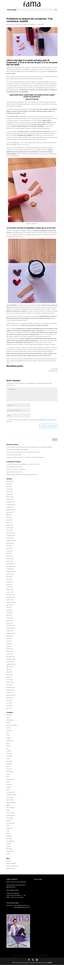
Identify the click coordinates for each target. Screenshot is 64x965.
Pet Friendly (9, 818)
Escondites (9, 761)
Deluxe (8, 746)
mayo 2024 (9, 551)
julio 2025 (9, 515)
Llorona (20, 467)
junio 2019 (9, 703)
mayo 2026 (9, 489)
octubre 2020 (10, 661)
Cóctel (8, 735)
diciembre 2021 (10, 625)
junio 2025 (9, 517)
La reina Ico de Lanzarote (18, 469)
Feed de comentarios (12, 866)
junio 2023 (9, 579)
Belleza (8, 722)
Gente (8, 782)
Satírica (8, 833)
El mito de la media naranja (13, 455)
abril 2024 (9, 553)
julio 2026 (9, 484)
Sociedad (8, 838)
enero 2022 (9, 623)
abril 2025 (9, 522)
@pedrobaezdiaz (10, 887)
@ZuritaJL (23, 882)
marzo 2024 (9, 556)
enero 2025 (9, 530)
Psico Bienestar (10, 823)
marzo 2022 (9, 618)
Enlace (8, 758)
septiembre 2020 (11, 664)
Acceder (8, 861)
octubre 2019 (10, 692)
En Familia (9, 756)
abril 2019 (9, 708)
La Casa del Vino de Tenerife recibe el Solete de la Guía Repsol (23, 452)
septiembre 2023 (11, 571)
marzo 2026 (9, 494)
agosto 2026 (9, 481)
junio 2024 (9, 548)
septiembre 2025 (11, 509)
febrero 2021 (9, 651)
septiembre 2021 (11, 633)
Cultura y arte (10, 740)
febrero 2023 (9, 589)
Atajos (8, 717)
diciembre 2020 (10, 656)
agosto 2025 (9, 512)
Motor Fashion (10, 813)
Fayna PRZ (9, 769)
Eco (7, 748)
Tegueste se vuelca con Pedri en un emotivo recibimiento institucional (25, 457)
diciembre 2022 (10, 594)
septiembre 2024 (11, 540)
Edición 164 (19, 472)
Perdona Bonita (10, 815)
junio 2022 (9, 610)
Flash (7, 776)
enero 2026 (9, 499)
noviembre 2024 (10, 535)
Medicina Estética (11, 802)
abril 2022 (9, 615)
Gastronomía (10, 779)
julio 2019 (9, 700)
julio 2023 (9, 576)
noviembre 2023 (10, 566)
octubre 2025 (10, 507)
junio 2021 (9, 641)
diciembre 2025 (10, 502)
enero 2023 (9, 592)
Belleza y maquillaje (29, 24)
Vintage (8, 846)
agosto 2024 (9, 543)
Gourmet (8, 787)
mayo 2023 (9, 582)
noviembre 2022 (10, 597)
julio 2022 (9, 607)
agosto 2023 (9, 574)
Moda (8, 810)
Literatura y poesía (11, 794)
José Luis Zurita (15, 882)
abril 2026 (9, 491)
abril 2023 (9, 584)
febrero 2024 (9, 558)
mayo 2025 (9, 520)
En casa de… (9, 753)
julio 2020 (9, 669)
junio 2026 (9, 486)
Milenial (8, 805)
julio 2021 (9, 638)
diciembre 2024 (10, 533)
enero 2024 (9, 561)
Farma (8, 766)
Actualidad (9, 715)
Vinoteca (8, 843)
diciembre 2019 (10, 687)
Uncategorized (10, 841)
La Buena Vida (10, 792)
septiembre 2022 (11, 602)
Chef (7, 733)
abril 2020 (9, 677)
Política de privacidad (41, 955)
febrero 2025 (9, 527)
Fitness (8, 774)
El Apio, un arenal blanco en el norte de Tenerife (26, 464)
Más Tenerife (10, 800)
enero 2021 (9, 654)
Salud (7, 831)
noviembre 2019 (10, 690)
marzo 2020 (9, 679)
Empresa (8, 751)
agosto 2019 (9, 698)
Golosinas (9, 784)
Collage (8, 738)
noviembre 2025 (10, 504)
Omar (8, 469)
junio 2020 (9, 672)
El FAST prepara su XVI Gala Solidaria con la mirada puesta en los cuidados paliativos (29, 447)
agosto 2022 (9, 605)
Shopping (8, 836)
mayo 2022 (9, 612)
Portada (8, 820)
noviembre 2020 (10, 659)
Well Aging (9, 849)
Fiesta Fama (9, 771)
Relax (7, 825)
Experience (9, 764)
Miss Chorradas (10, 807)
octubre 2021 (10, 631)
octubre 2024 (10, 538)
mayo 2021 (9, 643)
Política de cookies (27, 955)
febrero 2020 (9, 682)
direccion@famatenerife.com (22, 905)
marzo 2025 (9, 525)
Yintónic (8, 854)
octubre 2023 (10, 569)
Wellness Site (10, 851)
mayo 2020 (9, 674)
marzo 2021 (9, 649)
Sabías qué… (9, 828)
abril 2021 (9, 646)
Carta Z (8, 728)
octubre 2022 (10, 600)
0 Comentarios (40, 24)
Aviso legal (17, 955)
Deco (7, 743)
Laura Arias (12, 24)
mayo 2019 (9, 705)
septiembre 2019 (11, 695)
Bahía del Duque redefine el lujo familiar (17, 449)
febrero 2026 (9, 497)
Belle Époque (10, 720)
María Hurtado (10, 472)
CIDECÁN (49, 962)
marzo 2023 (9, 587)
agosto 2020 (9, 667)
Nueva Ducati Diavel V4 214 (30, 474)
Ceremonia (9, 730)
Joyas (7, 789)
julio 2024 (9, 546)
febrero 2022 (9, 620)
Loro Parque (9, 797)
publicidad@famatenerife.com (22, 907)
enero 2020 (9, 685)
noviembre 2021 (10, 628)
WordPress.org (10, 868)
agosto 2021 (9, 636)
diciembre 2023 (10, 564)
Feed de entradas (11, 863)
